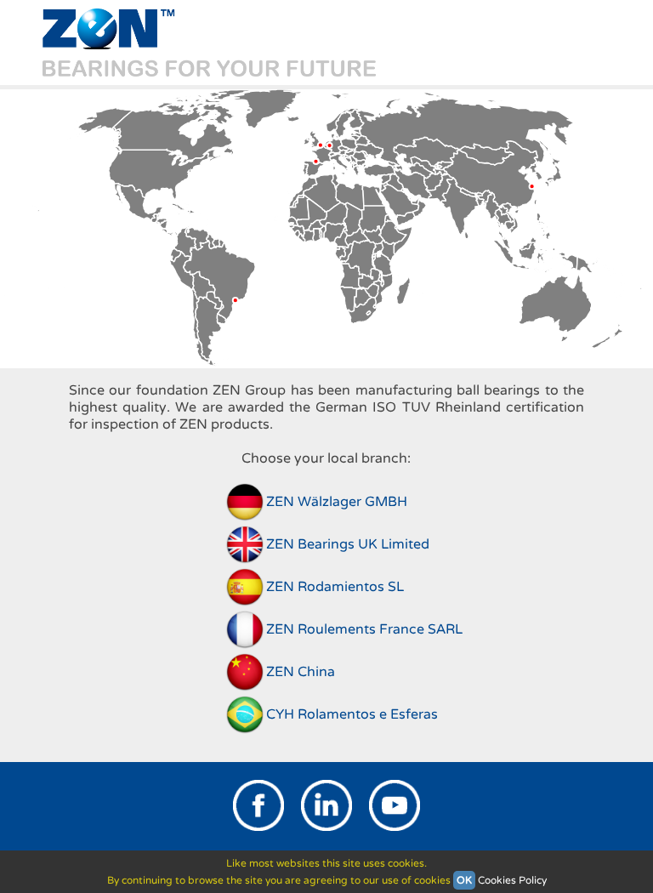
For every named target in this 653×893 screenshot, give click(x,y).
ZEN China (300, 671)
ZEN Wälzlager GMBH (336, 501)
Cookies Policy (512, 880)
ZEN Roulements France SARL (364, 629)
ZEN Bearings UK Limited (347, 544)
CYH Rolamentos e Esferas (352, 714)
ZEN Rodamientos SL (335, 586)
